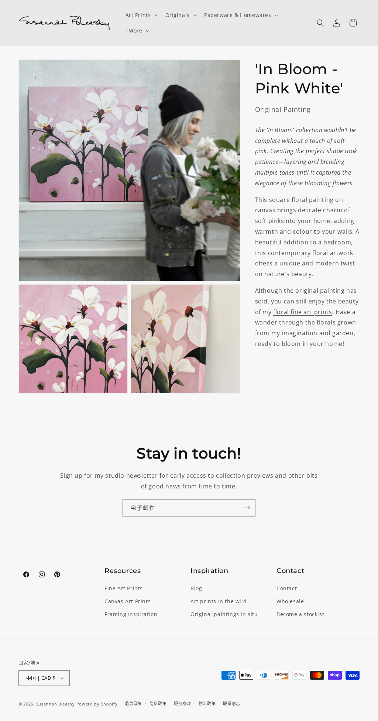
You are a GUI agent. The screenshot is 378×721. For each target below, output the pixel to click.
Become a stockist (300, 614)
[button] (141, 15)
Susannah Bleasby (55, 704)
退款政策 (133, 703)
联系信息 (231, 703)
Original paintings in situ (224, 614)
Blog (196, 588)
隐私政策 (158, 703)
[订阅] (247, 507)
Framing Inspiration (130, 614)
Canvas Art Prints (127, 601)
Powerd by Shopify (97, 704)
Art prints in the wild (218, 601)
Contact (286, 588)
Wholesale (290, 601)
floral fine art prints (302, 312)
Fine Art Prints (123, 588)
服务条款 (182, 703)
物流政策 (207, 703)
